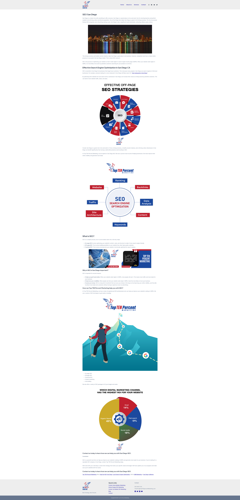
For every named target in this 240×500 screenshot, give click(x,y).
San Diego (109, 474)
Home (122, 4)
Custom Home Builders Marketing (117, 485)
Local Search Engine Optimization (121, 474)
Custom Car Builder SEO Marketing (117, 489)
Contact (143, 4)
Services (136, 4)
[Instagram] (148, 4)
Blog (110, 491)
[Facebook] (151, 4)
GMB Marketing (138, 474)
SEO (106, 474)
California (151, 474)
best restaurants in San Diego (139, 73)
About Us (129, 4)
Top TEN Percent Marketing (89, 474)
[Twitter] (157, 4)
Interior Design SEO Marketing (116, 487)
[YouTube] (154, 4)
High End (102, 474)
